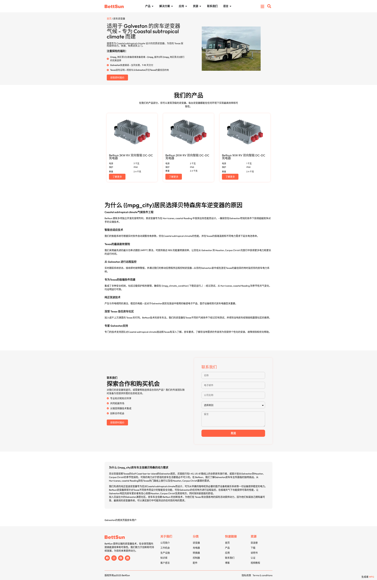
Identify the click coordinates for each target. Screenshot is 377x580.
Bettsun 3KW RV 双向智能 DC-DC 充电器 (131, 156)
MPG (371, 576)
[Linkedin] (127, 558)
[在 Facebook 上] (107, 558)
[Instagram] (114, 558)
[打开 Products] (152, 6)
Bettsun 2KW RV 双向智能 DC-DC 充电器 (187, 156)
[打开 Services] (186, 6)
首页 (109, 18)
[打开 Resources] (200, 6)
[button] (269, 6)
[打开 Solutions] (172, 6)
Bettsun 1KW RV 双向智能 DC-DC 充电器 (243, 156)
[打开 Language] (230, 6)
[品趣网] (120, 558)
